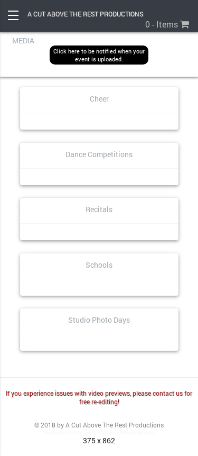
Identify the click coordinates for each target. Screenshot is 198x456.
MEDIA (23, 40)
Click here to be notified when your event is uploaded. (99, 55)
